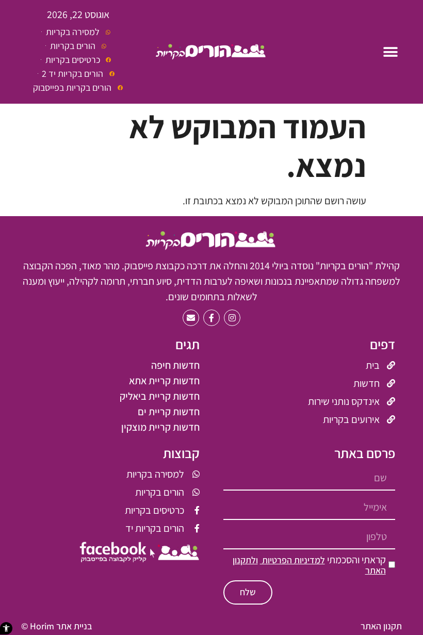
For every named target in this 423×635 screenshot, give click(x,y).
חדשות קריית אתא (164, 380)
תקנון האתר (381, 626)
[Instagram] (232, 318)
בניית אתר (74, 626)
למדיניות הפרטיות (292, 560)
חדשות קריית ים (168, 411)
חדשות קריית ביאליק (159, 396)
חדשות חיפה (175, 365)
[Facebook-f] (211, 318)
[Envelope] (191, 318)
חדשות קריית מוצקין (160, 427)
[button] (6, 628)
